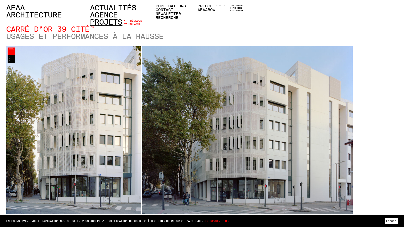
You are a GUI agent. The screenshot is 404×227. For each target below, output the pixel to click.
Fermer (391, 221)
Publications (171, 6)
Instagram (236, 5)
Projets (106, 22)
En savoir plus (217, 221)
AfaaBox (206, 10)
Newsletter (168, 14)
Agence (104, 14)
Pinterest (236, 10)
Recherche (167, 18)
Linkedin (236, 8)
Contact (164, 10)
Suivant (133, 23)
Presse (205, 6)
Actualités (113, 7)
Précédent (135, 20)
